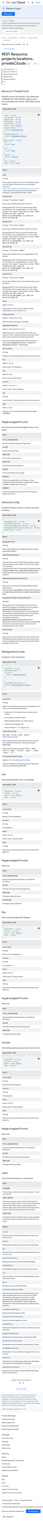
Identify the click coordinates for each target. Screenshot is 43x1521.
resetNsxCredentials (11, 1309)
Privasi (16, 1500)
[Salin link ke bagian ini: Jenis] (10, 1173)
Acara (4, 1483)
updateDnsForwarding (11, 1367)
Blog (3, 1479)
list (4, 1273)
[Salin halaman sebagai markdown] (35, 63)
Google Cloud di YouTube (10, 1489)
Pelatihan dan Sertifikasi (10, 1470)
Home (3, 38)
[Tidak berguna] (27, 44)
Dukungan (5, 1441)
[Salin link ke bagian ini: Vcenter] (13, 1043)
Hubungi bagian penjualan (10, 1429)
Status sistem (6, 1448)
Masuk (38, 2)
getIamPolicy (8, 1265)
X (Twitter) (5, 1486)
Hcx (13, 144)
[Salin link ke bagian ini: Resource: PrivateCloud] (31, 91)
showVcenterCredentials (12, 1341)
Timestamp (13, 200)
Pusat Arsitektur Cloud (9, 1467)
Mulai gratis (8, 14)
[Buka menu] (3, 2)
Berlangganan (33, 1511)
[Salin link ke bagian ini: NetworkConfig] (21, 502)
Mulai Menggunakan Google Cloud (13, 1460)
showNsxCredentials (10, 1333)
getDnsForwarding (10, 1258)
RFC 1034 (18, 727)
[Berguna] (24, 44)
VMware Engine (13, 8)
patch (5, 1282)
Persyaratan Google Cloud (11, 1503)
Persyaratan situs (26, 1500)
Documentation (12, 38)
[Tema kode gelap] (38, 114)
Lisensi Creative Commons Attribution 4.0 (22, 1397)
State (18, 126)
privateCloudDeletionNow (13, 1290)
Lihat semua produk (8, 1419)
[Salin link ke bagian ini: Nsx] (8, 912)
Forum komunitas (7, 1438)
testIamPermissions (10, 1348)
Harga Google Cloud (8, 1422)
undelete (6, 1358)
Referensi (7, 40)
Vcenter (15, 157)
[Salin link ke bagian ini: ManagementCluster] (27, 652)
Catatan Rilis (6, 1445)
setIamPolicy (8, 1324)
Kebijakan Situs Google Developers (12, 1403)
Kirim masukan (9, 49)
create (5, 1232)
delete (5, 1241)
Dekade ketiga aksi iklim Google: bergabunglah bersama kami (23, 1507)
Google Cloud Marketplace (10, 1426)
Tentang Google (7, 1500)
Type (17, 163)
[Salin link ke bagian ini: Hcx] (8, 774)
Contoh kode (6, 1464)
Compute (23, 38)
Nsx (13, 151)
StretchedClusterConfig (21, 685)
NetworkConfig (17, 130)
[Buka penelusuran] (28, 2)
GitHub (4, 1457)
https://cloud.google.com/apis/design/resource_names (21, 188)
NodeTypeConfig (19, 675)
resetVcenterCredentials (13, 1317)
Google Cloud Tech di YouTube (12, 1493)
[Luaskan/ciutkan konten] (16, 69)
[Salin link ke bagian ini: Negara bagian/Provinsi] (30, 422)
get (4, 1249)
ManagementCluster (19, 136)
